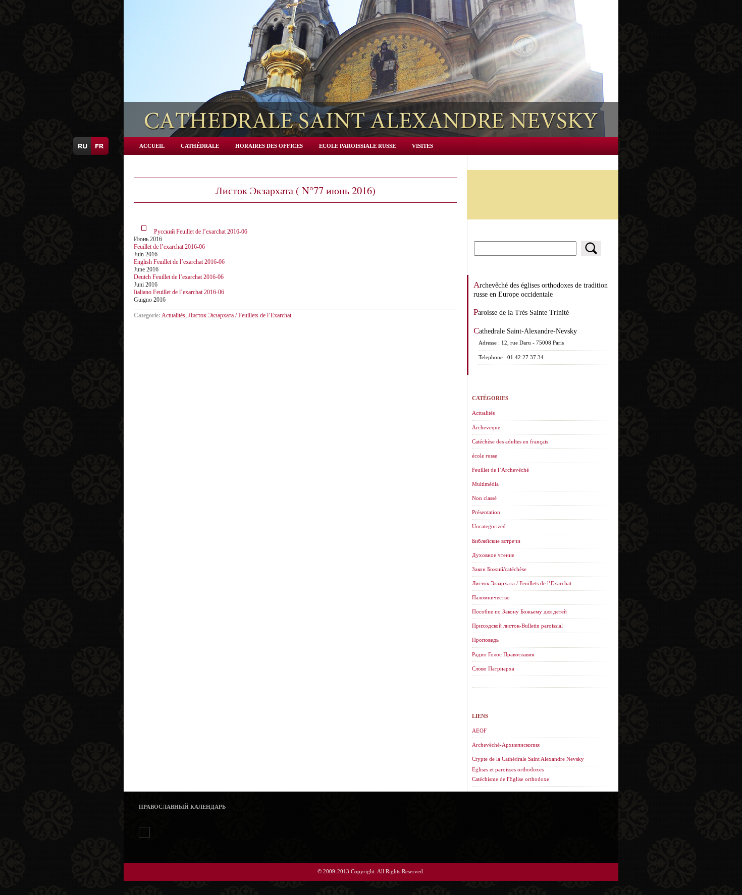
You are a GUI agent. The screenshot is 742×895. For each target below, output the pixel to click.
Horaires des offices (269, 146)
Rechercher (591, 248)
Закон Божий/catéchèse (499, 569)
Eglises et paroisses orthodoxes (508, 769)
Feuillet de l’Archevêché (500, 470)
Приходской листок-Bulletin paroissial (517, 626)
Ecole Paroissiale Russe (357, 146)
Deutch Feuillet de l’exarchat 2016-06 (179, 277)
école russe (484, 456)
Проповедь (485, 640)
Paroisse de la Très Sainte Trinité (521, 312)
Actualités (173, 315)
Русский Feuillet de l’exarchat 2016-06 (200, 231)
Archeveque (486, 427)
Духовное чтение (493, 555)
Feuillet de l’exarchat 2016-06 (169, 246)
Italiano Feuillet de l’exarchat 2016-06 (179, 292)
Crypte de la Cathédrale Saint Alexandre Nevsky (528, 759)
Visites (422, 146)
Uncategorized (489, 526)
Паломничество (491, 597)
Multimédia (485, 484)
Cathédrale (200, 146)
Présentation (486, 512)
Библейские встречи (496, 541)
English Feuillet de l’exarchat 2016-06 (179, 261)
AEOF (479, 731)
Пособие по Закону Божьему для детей (519, 611)
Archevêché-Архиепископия (506, 745)
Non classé (484, 498)
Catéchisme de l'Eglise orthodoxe (510, 779)
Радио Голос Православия (503, 654)
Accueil (152, 146)
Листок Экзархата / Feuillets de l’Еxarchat (239, 315)
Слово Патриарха (493, 668)
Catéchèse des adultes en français (510, 441)
